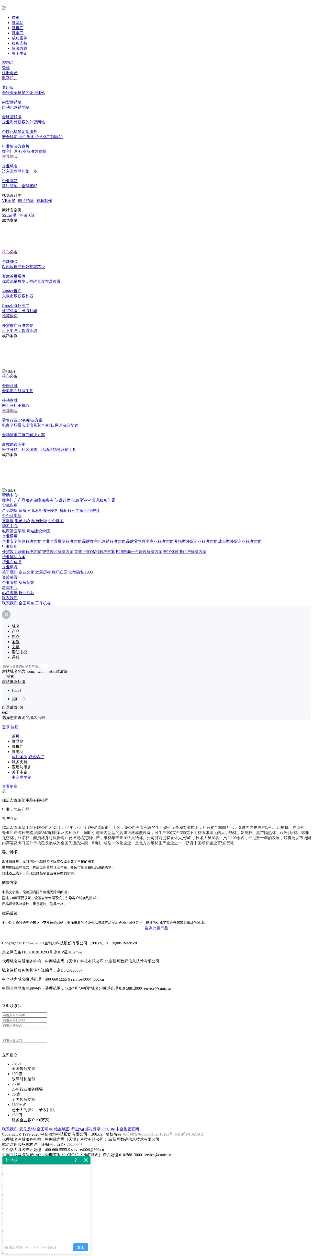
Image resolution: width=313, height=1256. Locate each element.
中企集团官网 (127, 1129)
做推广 (17, 28)
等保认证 (27, 215)
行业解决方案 (13, 557)
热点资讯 (10, 593)
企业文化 (26, 572)
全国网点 (26, 603)
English (108, 1129)
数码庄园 (59, 572)
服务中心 (50, 500)
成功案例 (19, 38)
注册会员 (10, 73)
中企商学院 (12, 516)
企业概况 (10, 567)
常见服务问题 (103, 500)
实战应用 (10, 505)
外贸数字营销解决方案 (21, 552)
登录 (6, 68)
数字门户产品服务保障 (21, 500)
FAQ (89, 572)
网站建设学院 (38, 531)
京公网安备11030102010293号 (148, 1134)
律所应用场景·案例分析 (39, 510)
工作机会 (43, 603)
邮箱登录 (93, 1129)
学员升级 (39, 521)
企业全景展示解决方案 (61, 541)
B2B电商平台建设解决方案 (139, 552)
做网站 (17, 23)
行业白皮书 (12, 562)
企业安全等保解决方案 (21, 541)
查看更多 (10, 786)
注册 (15, 727)
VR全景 (8, 201)
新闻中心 (10, 588)
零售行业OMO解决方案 (94, 552)
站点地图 (62, 1129)
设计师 (64, 500)
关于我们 (10, 572)
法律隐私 (76, 572)
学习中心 (10, 526)
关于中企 (19, 53)
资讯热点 (36, 757)
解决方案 (19, 48)
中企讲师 (56, 521)
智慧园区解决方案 (57, 552)
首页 (16, 17)
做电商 (17, 33)
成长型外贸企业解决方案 (239, 541)
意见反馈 (27, 1129)
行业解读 (92, 510)
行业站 (77, 1129)
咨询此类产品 (156, 928)
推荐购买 (10, 156)
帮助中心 (10, 495)
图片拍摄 (26, 201)
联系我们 (10, 598)
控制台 (8, 62)
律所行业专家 (71, 510)
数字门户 (10, 78)
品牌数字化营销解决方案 (103, 541)
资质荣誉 (10, 577)
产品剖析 (10, 510)
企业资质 (10, 582)
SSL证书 (9, 215)
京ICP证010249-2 (188, 1134)
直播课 (8, 521)
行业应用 (10, 546)
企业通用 (10, 536)
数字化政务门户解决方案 (184, 552)
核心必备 (10, 252)
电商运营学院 (13, 531)
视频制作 (44, 201)
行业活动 (26, 593)
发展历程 (43, 572)
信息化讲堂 (81, 500)
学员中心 (22, 521)
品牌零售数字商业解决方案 (149, 541)
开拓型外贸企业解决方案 (195, 541)
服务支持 (19, 43)
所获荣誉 (26, 582)
